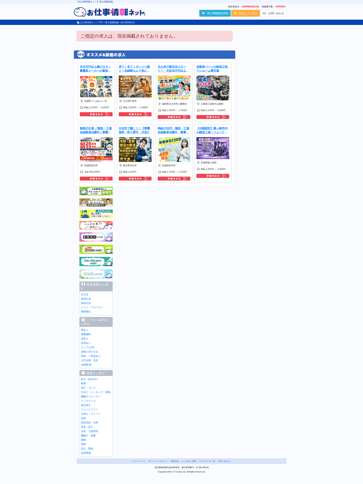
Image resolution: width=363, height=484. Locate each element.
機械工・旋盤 (88, 435)
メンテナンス (88, 400)
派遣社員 (86, 298)
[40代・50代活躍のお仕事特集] (96, 261)
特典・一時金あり (91, 356)
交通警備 (86, 453)
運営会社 (175, 461)
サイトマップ (139, 461)
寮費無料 (86, 334)
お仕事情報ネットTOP (91, 22)
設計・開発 (87, 448)
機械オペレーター (91, 396)
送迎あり (86, 343)
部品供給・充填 (89, 422)
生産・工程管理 (89, 431)
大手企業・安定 (89, 360)
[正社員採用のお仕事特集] (96, 273)
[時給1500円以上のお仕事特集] (96, 249)
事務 (83, 439)
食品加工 (86, 405)
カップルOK (87, 347)
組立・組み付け (89, 379)
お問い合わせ (276, 13)
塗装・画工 (87, 426)
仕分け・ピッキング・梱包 (95, 392)
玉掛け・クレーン (91, 413)
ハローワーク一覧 (207, 461)
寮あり (84, 330)
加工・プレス (88, 387)
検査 (83, 383)
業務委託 (86, 311)
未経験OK (86, 364)
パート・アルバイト (92, 307)
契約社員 (86, 303)
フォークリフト (89, 409)
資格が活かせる (89, 351)
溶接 (83, 418)
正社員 (84, 294)
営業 (83, 444)
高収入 (84, 338)
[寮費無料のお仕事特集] (96, 236)
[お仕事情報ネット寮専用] (96, 191)
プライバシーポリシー (158, 461)
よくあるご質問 (189, 461)
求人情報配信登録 (217, 13)
